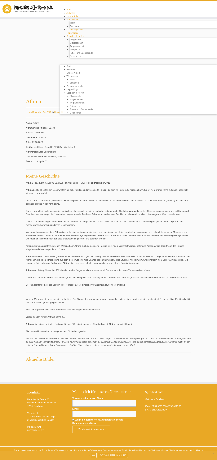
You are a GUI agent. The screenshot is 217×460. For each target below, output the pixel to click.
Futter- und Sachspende (81, 53)
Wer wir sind (72, 19)
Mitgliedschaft (76, 43)
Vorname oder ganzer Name (87, 398)
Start (68, 9)
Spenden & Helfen (75, 36)
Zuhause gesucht (74, 29)
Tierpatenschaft (77, 46)
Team (72, 23)
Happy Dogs (72, 33)
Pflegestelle (75, 39)
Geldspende (75, 56)
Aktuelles (70, 13)
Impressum (34, 427)
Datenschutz (35, 430)
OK (93, 455)
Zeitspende (75, 49)
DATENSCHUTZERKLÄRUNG (113, 455)
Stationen (74, 26)
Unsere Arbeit (73, 16)
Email (75, 409)
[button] (138, 63)
